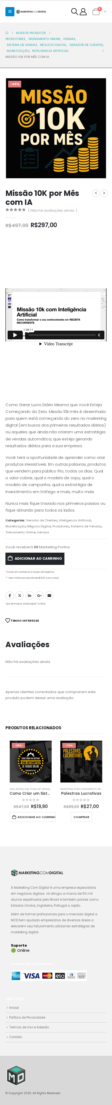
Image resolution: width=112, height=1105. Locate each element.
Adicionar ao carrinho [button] (36, 817)
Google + (39, 595)
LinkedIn (29, 595)
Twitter (19, 595)
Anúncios (22, 789)
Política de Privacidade (27, 1017)
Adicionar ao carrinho (38, 558)
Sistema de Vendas (86, 526)
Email (49, 595)
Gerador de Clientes (41, 520)
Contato (15, 1037)
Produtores (60, 526)
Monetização (15, 526)
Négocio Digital (39, 526)
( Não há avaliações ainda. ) (52, 210)
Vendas (43, 532)
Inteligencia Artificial (75, 520)
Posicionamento (85, 789)
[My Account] (83, 11)
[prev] (96, 193)
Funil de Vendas (40, 789)
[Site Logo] (31, 11)
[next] (104, 193)
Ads (12, 789)
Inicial (14, 1008)
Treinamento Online (20, 532)
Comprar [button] (81, 817)
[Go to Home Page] (6, 33)
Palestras (66, 789)
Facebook (9, 595)
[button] (9, 11)
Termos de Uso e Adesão (29, 1027)
